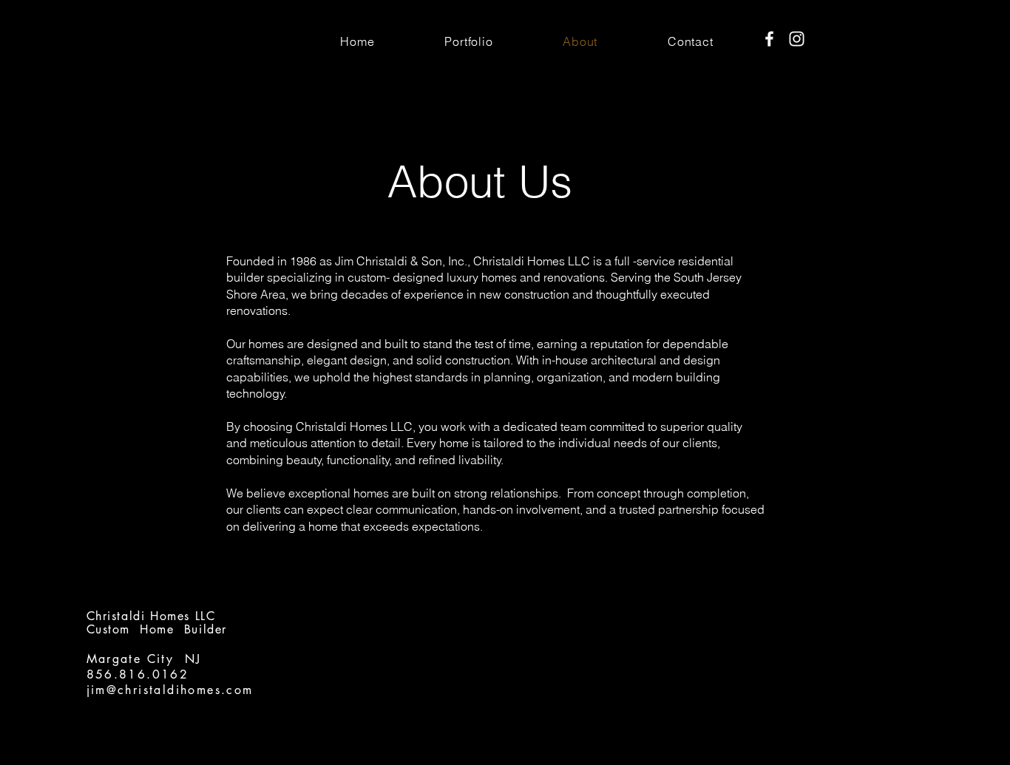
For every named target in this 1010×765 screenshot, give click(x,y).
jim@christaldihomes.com (170, 690)
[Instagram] (797, 39)
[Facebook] (769, 39)
